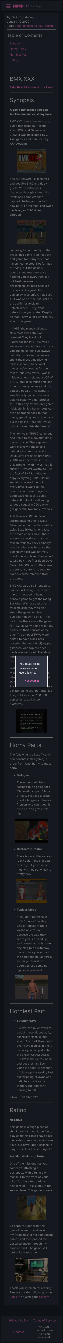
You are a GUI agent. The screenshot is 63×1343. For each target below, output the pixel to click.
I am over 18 (32, 680)
